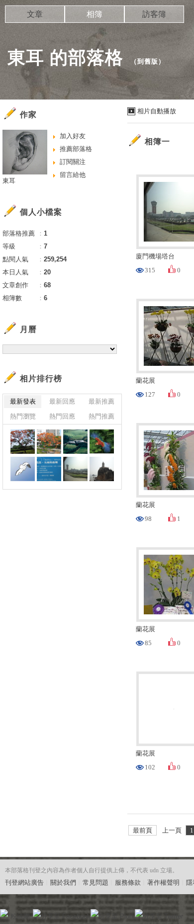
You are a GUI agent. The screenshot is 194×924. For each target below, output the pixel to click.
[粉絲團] (4, 913)
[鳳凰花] (22, 441)
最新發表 (23, 401)
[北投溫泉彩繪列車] (49, 469)
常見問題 (95, 882)
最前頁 (142, 830)
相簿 (94, 14)
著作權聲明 (163, 882)
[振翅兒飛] (75, 441)
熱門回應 (62, 416)
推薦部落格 (76, 149)
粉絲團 (20, 916)
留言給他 (73, 174)
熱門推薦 (101, 416)
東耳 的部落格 (65, 57)
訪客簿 (154, 14)
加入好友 (73, 136)
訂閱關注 (73, 162)
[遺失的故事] (22, 469)
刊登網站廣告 (24, 882)
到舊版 (147, 61)
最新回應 (62, 401)
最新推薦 (101, 401)
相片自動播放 (156, 111)
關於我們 (63, 882)
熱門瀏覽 (23, 416)
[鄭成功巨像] (102, 469)
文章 (35, 14)
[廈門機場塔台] (75, 469)
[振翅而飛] (102, 441)
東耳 (8, 180)
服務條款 (128, 882)
